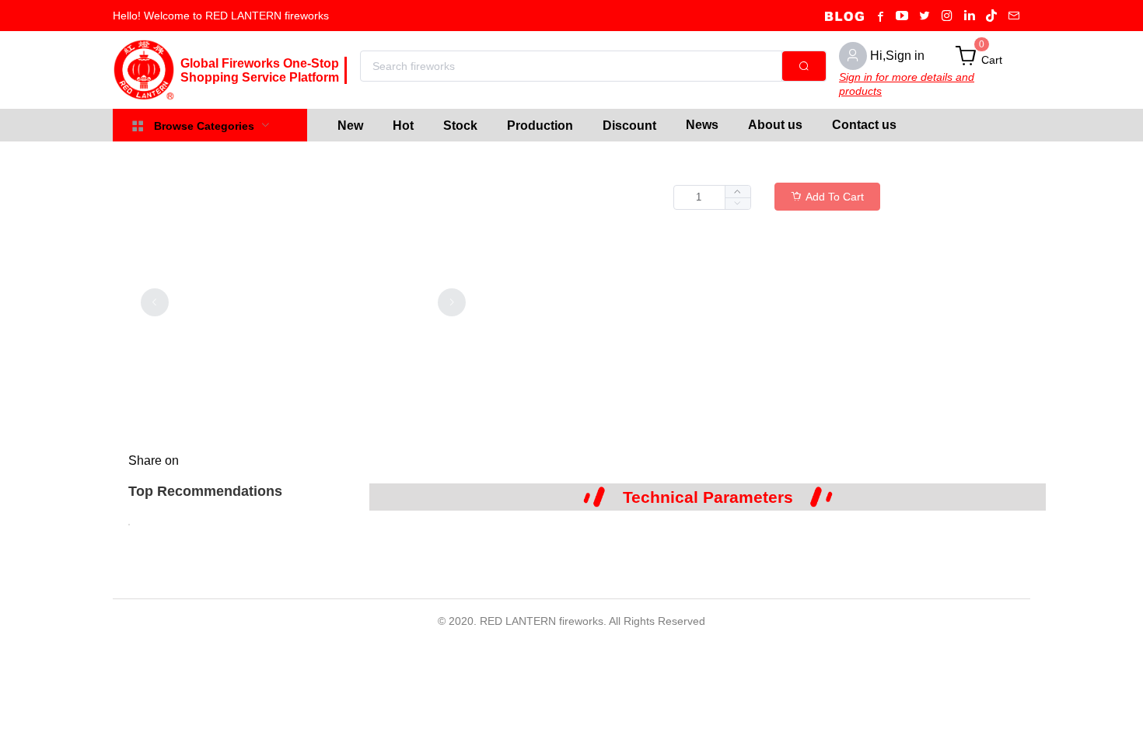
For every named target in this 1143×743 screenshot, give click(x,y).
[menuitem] (350, 125)
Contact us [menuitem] (864, 124)
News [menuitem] (702, 124)
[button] (737, 203)
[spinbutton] (712, 197)
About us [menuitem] (775, 124)
